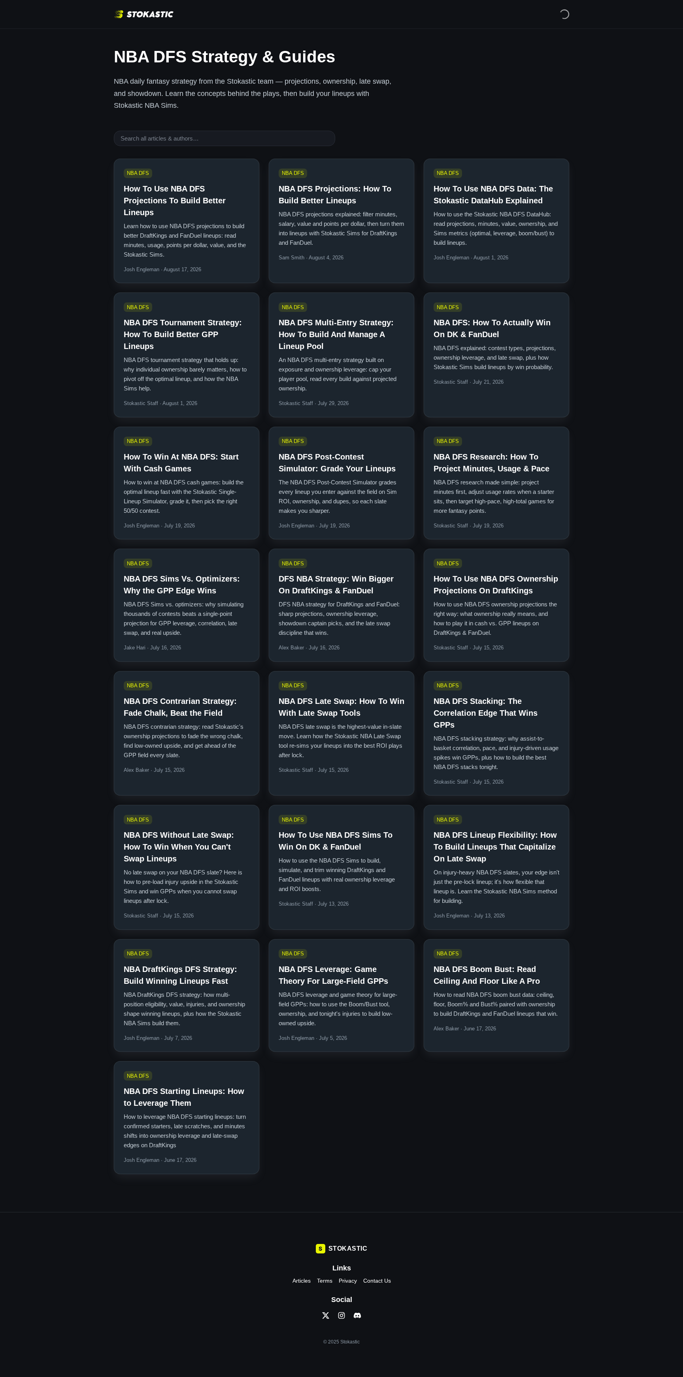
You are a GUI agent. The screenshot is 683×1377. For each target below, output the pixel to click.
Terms (324, 1281)
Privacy (348, 1281)
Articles (301, 1281)
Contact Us (377, 1281)
